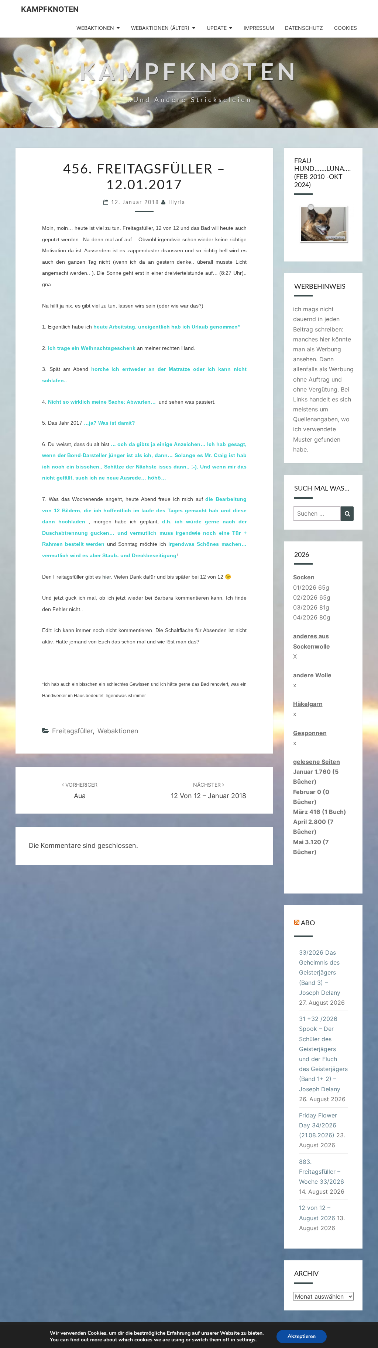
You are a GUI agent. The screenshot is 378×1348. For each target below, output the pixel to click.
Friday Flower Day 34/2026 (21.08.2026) (318, 1125)
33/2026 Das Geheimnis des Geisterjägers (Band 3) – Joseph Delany (319, 972)
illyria (176, 202)
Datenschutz (304, 28)
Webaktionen (95, 28)
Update (217, 28)
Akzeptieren (302, 1336)
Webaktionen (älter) (160, 28)
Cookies (345, 28)
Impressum (259, 28)
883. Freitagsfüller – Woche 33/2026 (321, 1171)
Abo (308, 923)
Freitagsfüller (72, 731)
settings (246, 1340)
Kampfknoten (50, 9)
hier (106, 577)
